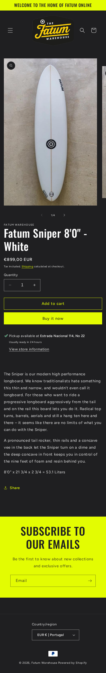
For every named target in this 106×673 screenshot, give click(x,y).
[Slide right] (64, 215)
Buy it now (53, 318)
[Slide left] (41, 215)
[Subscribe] (89, 581)
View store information (29, 349)
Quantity (11, 275)
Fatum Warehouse (44, 663)
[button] (10, 30)
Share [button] (15, 488)
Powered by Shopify (72, 663)
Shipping (27, 266)
